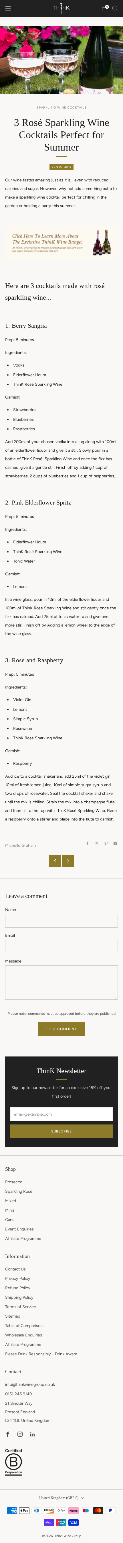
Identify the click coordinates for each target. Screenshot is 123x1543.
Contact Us (15, 1269)
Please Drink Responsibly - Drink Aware (41, 1353)
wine (17, 180)
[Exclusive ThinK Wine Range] (61, 242)
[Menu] (8, 8)
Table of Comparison (24, 1325)
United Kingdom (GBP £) (58, 1498)
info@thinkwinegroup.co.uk (30, 1384)
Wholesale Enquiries (23, 1335)
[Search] (115, 8)
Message (13, 961)
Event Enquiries (19, 1229)
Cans (9, 1219)
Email (10, 935)
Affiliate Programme (23, 1238)
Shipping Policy (19, 1297)
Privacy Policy (17, 1278)
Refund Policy (17, 1287)
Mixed (10, 1200)
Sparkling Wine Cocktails (62, 107)
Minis (10, 1210)
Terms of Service (20, 1306)
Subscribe (61, 1131)
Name (10, 909)
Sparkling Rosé (18, 1191)
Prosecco (13, 1181)
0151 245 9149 (18, 1393)
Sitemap (12, 1316)
